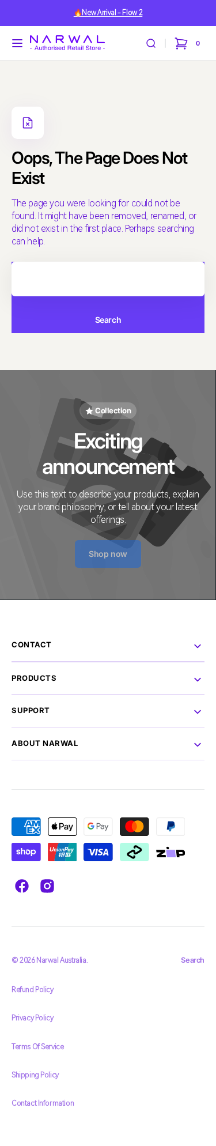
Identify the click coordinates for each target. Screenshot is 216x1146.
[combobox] (108, 279)
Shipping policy (35, 1074)
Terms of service (37, 1046)
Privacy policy (32, 1017)
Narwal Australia (61, 960)
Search (108, 320)
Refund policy (33, 989)
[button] (17, 43)
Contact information (43, 1103)
